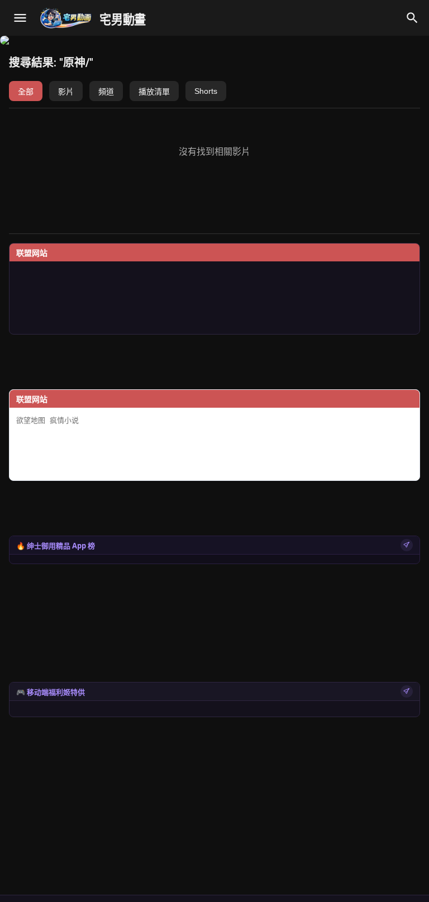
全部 (26, 91)
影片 (66, 91)
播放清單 (154, 91)
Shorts (205, 91)
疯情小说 (64, 420)
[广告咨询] (407, 545)
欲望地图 (30, 420)
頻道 (106, 91)
